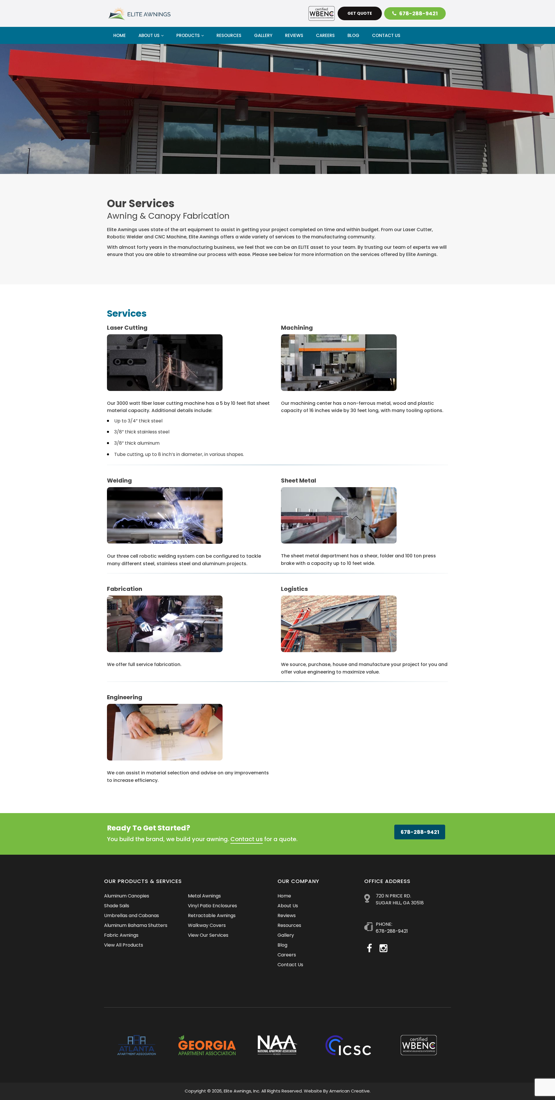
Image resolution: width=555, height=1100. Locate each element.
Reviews (287, 915)
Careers (287, 954)
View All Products (123, 945)
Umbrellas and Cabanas (131, 915)
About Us (288, 905)
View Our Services (208, 935)
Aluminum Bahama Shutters (135, 925)
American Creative (349, 1091)
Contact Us (290, 964)
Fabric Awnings (121, 935)
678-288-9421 (418, 13)
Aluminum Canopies (126, 896)
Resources (289, 925)
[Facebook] (369, 948)
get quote (359, 13)
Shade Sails (116, 905)
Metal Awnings (204, 896)
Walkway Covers (207, 925)
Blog (282, 945)
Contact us (246, 839)
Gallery (286, 935)
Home (284, 896)
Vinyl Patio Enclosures (212, 905)
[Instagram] (383, 948)
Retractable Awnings (212, 915)
